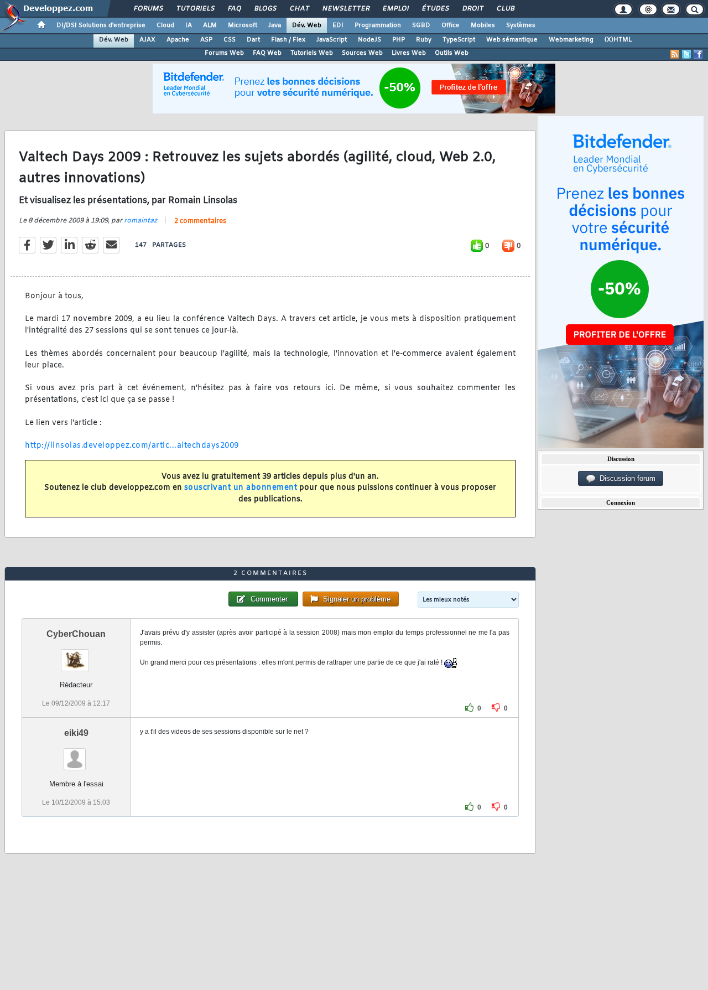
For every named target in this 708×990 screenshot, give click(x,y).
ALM (210, 25)
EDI (337, 25)
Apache (177, 40)
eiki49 (76, 733)
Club (505, 8)
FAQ (234, 8)
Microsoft (242, 25)
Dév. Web (306, 25)
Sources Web (362, 53)
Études (435, 8)
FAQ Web (267, 53)
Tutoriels (195, 8)
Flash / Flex (288, 40)
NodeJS (369, 40)
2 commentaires (200, 221)
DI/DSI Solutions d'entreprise (100, 25)
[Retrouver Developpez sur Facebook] (698, 54)
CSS (229, 40)
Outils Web (451, 53)
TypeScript (458, 40)
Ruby (423, 40)
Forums (148, 8)
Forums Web (224, 53)
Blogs (265, 8)
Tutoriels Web (311, 53)
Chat (299, 8)
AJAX (147, 40)
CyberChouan (76, 634)
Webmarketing (571, 40)
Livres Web (409, 53)
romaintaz (140, 220)
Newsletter (345, 8)
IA (188, 25)
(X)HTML (618, 40)
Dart (253, 40)
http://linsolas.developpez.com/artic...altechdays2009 (132, 445)
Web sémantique (512, 40)
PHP (398, 40)
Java (274, 25)
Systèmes (520, 25)
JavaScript (331, 40)
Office (450, 25)
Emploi (395, 8)
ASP (206, 40)
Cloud (165, 25)
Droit (472, 8)
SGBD (421, 25)
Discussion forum (625, 478)
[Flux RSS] (674, 54)
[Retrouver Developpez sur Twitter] (686, 54)
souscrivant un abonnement (241, 488)
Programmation (378, 25)
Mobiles (483, 25)
